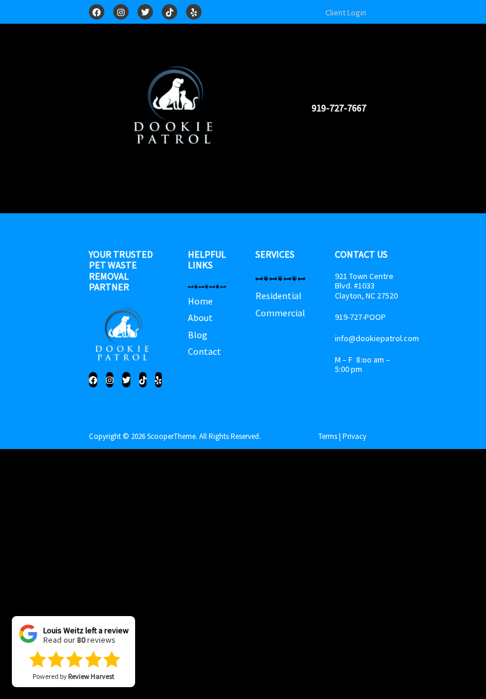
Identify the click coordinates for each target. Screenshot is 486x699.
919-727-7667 (339, 108)
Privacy (354, 436)
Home (200, 301)
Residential (278, 296)
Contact (204, 351)
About (200, 317)
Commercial (280, 313)
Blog (197, 335)
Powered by (73, 678)
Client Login (345, 12)
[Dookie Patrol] (175, 106)
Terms (327, 436)
